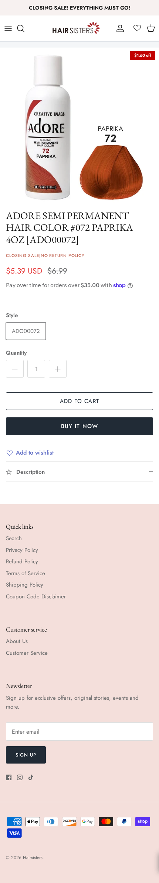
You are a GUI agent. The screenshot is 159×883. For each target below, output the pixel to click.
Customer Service (27, 653)
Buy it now (79, 426)
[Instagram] (20, 777)
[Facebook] (8, 777)
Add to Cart (79, 401)
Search (14, 538)
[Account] (118, 28)
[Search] (24, 28)
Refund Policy (22, 561)
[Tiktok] (31, 777)
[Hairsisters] (76, 28)
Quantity (16, 353)
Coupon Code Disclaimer (36, 596)
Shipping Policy (24, 585)
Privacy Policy (22, 550)
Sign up (26, 754)
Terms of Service (25, 573)
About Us (17, 641)
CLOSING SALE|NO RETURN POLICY (45, 255)
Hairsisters (33, 857)
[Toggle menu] (8, 28)
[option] (79, 127)
